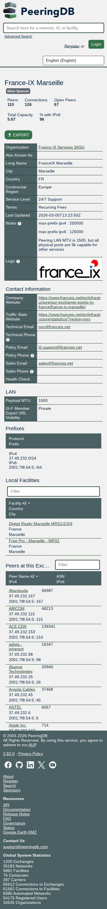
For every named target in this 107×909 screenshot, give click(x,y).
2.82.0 (9, 753)
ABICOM (17, 608)
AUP (32, 745)
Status (9, 827)
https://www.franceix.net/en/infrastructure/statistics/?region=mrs (70, 316)
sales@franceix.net (56, 363)
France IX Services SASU (61, 147)
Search (9, 785)
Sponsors (11, 790)
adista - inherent (16, 646)
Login (96, 44)
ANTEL (15, 707)
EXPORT (18, 135)
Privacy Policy (30, 753)
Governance (14, 823)
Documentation (17, 809)
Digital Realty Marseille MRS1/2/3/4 (40, 523)
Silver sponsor (18, 91)
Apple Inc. (18, 725)
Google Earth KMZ (20, 832)
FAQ (7, 818)
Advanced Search (18, 36)
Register (72, 46)
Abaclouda (18, 590)
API (6, 805)
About (8, 776)
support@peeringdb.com (25, 846)
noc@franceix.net (54, 326)
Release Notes (16, 814)
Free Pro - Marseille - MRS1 (34, 540)
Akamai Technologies (21, 669)
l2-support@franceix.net (60, 347)
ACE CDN (18, 626)
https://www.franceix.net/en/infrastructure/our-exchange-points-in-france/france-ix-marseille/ (70, 302)
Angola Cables (22, 689)
